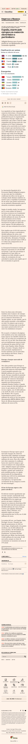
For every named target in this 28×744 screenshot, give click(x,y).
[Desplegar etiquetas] (25, 564)
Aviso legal (12, 729)
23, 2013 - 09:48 (15, 99)
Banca (3, 22)
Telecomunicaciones (10, 22)
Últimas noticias (6, 624)
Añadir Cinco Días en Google (9, 106)
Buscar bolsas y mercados (8, 652)
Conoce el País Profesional (14, 698)
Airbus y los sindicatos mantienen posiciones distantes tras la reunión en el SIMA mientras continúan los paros (13, 634)
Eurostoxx (8, 659)
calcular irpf (5, 681)
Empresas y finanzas (10, 19)
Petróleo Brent (24, 8)
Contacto (8, 729)
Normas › (25, 556)
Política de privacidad (16, 730)
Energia (17, 22)
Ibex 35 (3, 8)
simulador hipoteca (14, 681)
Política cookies (18, 729)
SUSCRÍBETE (20, 11)
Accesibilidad (23, 730)
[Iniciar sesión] (25, 11)
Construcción (23, 22)
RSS (9, 732)
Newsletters (13, 732)
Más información (4, 570)
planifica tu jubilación (5, 687)
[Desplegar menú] (2, 11)
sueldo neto (22, 681)
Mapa (7, 732)
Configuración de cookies (6, 730)
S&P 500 (13, 8)
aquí (23, 573)
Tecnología (10, 563)
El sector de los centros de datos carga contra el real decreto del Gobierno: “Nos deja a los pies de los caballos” (13, 645)
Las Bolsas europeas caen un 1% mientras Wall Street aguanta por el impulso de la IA (13, 639)
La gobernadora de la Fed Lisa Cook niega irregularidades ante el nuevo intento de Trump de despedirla (13, 629)
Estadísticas (4, 563)
